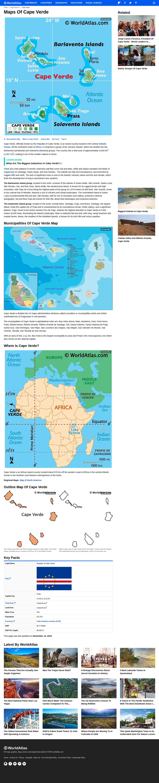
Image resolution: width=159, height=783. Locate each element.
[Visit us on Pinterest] (19, 763)
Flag (63, 139)
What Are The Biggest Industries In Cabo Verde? (33, 163)
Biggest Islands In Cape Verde (133, 211)
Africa (38, 147)
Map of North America (30, 480)
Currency (9, 621)
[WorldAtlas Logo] (13, 3)
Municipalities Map (13, 139)
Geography (61, 3)
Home (6, 757)
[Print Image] (105, 19)
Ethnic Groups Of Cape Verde (132, 68)
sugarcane (9, 172)
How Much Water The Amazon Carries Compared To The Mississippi (57, 704)
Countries (46, 3)
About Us (37, 757)
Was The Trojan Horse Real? (57, 670)
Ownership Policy (78, 757)
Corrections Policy (64, 757)
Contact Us (13, 757)
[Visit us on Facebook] (10, 763)
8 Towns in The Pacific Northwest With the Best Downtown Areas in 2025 (137, 704)
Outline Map (45, 139)
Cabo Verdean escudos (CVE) (49, 621)
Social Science (94, 3)
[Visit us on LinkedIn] (24, 763)
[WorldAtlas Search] (154, 3)
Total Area (9, 603)
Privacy (21, 757)
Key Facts (55, 139)
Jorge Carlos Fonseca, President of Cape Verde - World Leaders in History (135, 42)
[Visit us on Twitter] (15, 763)
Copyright (28, 757)
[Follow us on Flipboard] (5, 763)
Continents (31, 3)
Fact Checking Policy (49, 757)
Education (76, 3)
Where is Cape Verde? (30, 139)
